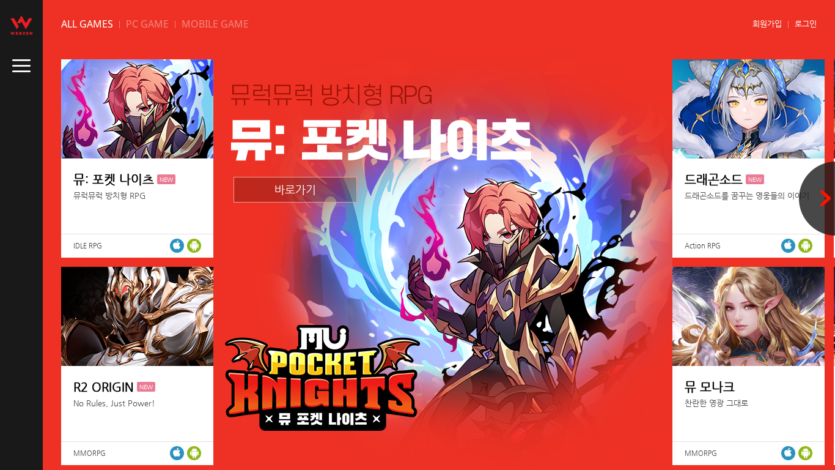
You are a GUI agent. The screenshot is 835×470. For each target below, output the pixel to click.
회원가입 (767, 23)
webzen (21, 25)
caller (21, 66)
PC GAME (147, 23)
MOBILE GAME (215, 23)
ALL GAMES (87, 23)
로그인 (806, 23)
